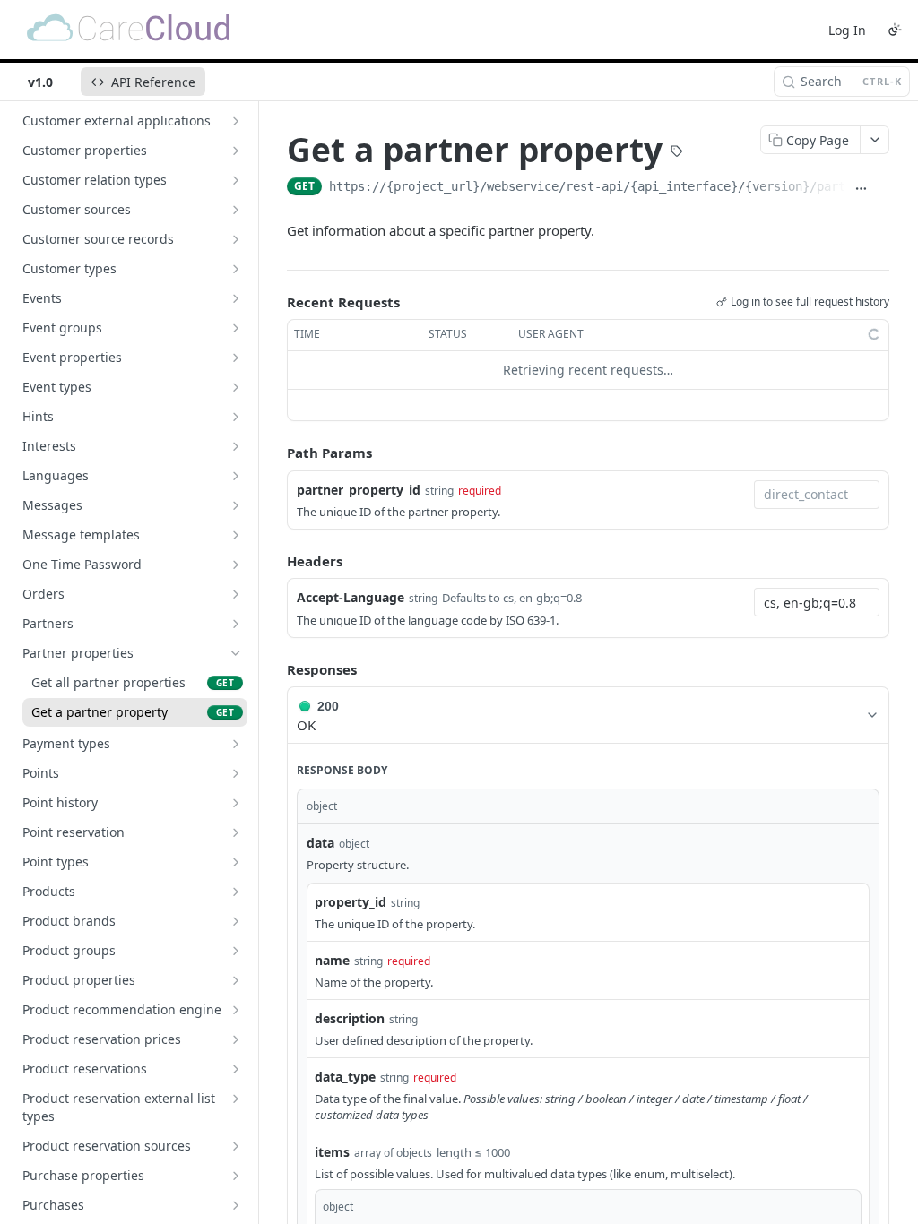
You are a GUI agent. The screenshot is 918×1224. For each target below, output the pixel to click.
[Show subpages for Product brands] (236, 921)
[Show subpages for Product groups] (236, 951)
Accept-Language (350, 597)
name (332, 960)
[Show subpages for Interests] (236, 446)
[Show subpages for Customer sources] (236, 210)
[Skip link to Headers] (274, 561)
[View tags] (677, 152)
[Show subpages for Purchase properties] (236, 1175)
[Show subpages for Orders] (236, 594)
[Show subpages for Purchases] (236, 1205)
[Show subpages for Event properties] (236, 357)
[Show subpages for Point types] (236, 862)
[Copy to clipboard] (882, 188)
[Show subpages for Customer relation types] (236, 180)
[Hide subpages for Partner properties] (236, 653)
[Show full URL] (860, 188)
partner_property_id (358, 489)
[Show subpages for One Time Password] (236, 564)
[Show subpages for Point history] (236, 803)
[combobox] (816, 494)
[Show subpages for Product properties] (236, 980)
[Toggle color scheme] (894, 29)
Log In (847, 30)
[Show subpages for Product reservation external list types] (236, 1098)
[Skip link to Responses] (274, 669)
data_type (345, 1076)
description (350, 1018)
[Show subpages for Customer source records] (236, 239)
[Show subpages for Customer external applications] (236, 121)
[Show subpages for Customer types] (236, 269)
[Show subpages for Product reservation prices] (236, 1039)
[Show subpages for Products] (236, 891)
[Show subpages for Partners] (236, 623)
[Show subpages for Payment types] (236, 744)
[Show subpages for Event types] (236, 387)
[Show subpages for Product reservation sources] (236, 1146)
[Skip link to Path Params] (274, 452)
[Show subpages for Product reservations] (236, 1069)
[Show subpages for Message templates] (236, 535)
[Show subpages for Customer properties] (236, 150)
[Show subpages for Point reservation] (236, 832)
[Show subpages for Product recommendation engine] (236, 1010)
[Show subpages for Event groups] (236, 328)
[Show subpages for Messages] (236, 505)
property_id (350, 901)
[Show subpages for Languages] (236, 476)
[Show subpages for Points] (236, 773)
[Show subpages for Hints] (236, 416)
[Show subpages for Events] (236, 298)
